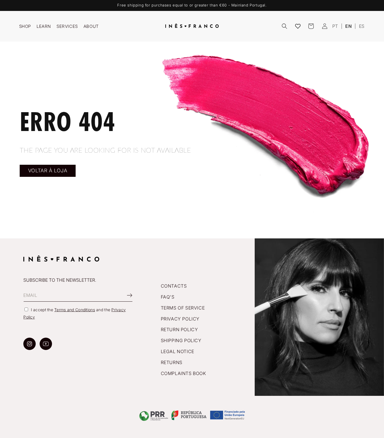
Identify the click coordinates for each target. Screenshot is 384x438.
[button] (284, 26)
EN (348, 26)
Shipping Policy (181, 340)
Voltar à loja (47, 170)
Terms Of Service (183, 308)
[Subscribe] (126, 295)
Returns (171, 362)
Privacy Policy (180, 319)
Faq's (168, 297)
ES (362, 26)
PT (335, 26)
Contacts (174, 286)
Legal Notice (177, 351)
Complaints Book (183, 373)
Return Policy (179, 330)
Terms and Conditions (74, 309)
